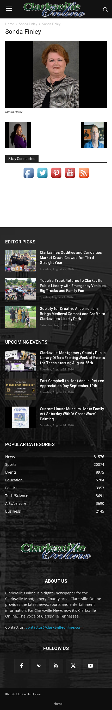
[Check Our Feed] (84, 178)
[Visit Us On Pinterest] (56, 178)
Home (9, 24)
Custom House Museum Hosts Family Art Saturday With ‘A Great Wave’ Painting (72, 414)
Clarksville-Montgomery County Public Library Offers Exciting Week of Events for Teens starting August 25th (72, 358)
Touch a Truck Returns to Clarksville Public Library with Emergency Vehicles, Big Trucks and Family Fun (73, 285)
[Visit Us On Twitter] (42, 178)
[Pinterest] (39, 666)
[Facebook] (21, 666)
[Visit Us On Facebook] (28, 178)
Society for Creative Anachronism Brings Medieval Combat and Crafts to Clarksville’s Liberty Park (72, 314)
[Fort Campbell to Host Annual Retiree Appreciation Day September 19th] (20, 389)
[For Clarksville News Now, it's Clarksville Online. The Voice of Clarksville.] (56, 551)
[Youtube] (90, 666)
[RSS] (56, 666)
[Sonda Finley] (56, 107)
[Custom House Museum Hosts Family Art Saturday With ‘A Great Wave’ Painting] (20, 417)
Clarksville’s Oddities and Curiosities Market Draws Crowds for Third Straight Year (71, 257)
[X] (73, 666)
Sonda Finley (28, 24)
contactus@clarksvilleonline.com (54, 627)
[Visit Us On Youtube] (70, 178)
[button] (105, 9)
